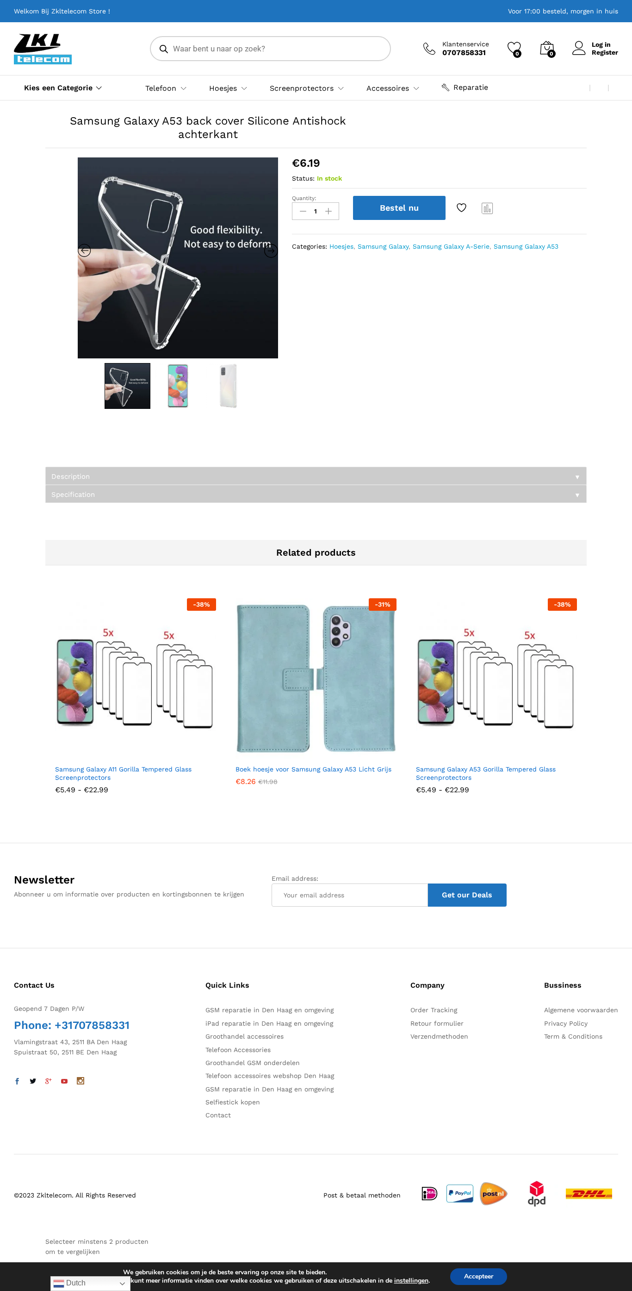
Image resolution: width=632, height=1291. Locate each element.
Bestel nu (399, 208)
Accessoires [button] (387, 88)
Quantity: (304, 198)
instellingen (411, 1281)
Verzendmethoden (439, 1036)
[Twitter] (33, 1082)
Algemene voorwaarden (581, 1010)
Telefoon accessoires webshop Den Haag (269, 1075)
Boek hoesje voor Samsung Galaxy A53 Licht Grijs (313, 769)
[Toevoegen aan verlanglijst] (463, 208)
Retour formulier (437, 1023)
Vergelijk (488, 208)
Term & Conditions (573, 1036)
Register (605, 52)
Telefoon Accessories (238, 1049)
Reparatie (470, 87)
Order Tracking (433, 1010)
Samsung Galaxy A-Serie (451, 246)
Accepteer (478, 1276)
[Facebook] (17, 1082)
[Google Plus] (48, 1082)
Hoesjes (341, 246)
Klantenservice (465, 44)
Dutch (75, 1283)
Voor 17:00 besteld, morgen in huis (563, 11)
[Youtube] (64, 1082)
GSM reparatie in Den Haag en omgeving (269, 1010)
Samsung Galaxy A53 (526, 246)
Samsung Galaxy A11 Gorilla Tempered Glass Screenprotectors (123, 773)
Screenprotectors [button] (302, 88)
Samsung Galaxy (383, 246)
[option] (178, 257)
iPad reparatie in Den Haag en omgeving (269, 1023)
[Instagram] (80, 1082)
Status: (303, 178)
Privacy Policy (566, 1023)
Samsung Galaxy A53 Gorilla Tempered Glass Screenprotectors (486, 773)
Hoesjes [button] (223, 88)
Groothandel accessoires (244, 1036)
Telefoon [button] (160, 88)
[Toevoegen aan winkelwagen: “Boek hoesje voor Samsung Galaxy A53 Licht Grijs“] (293, 754)
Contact (218, 1115)
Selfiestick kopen (232, 1102)
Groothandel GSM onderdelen (252, 1062)
